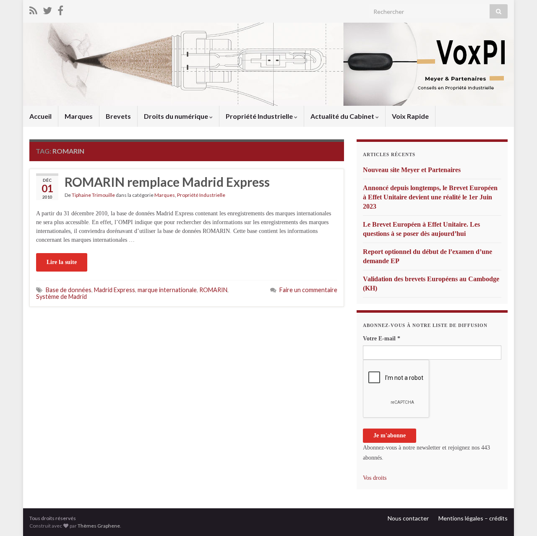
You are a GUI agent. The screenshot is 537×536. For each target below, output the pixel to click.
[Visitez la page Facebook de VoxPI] (60, 9)
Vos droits (374, 478)
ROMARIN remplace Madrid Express (167, 181)
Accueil (40, 116)
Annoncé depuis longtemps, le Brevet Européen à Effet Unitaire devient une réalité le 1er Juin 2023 (430, 197)
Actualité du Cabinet (342, 116)
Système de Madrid (61, 296)
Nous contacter (408, 518)
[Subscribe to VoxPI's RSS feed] (33, 9)
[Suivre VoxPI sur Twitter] (47, 9)
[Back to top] (518, 517)
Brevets (118, 116)
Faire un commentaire (308, 289)
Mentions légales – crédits (473, 518)
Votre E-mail (381, 338)
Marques (79, 116)
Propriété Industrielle (260, 116)
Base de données (68, 289)
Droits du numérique (176, 116)
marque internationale (167, 289)
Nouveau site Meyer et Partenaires (412, 169)
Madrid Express (114, 289)
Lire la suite (62, 262)
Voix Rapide (410, 116)
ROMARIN (213, 289)
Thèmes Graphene (99, 526)
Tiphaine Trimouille (93, 195)
